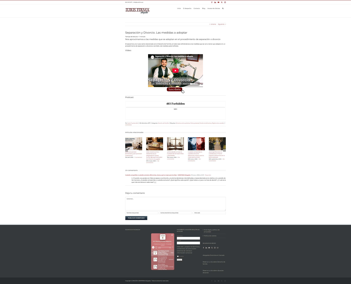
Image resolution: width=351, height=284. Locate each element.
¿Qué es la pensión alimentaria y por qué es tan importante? (133, 153)
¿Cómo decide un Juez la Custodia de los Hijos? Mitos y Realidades (175, 153)
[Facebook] (203, 247)
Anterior (213, 24)
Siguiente (221, 24)
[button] (222, 8)
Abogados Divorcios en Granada (213, 255)
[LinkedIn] (206, 247)
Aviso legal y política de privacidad (212, 231)
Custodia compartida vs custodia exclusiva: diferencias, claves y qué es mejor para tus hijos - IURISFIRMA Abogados (158, 175)
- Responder (207, 175)
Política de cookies (210, 236)
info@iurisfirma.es (138, 2)
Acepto (181, 256)
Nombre (180, 236)
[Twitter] (212, 247)
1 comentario (138, 157)
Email (179, 240)
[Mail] (217, 247)
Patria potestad (194, 123)
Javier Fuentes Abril (133, 123)
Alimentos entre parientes (183, 123)
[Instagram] (215, 247)
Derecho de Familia (163, 123)
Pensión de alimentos (205, 123)
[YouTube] (209, 247)
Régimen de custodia (218, 123)
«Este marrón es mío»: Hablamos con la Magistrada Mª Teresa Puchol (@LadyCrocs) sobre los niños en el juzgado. (154, 155)
